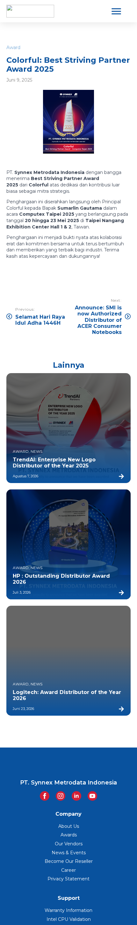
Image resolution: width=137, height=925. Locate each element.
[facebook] (44, 796)
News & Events (69, 853)
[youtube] (92, 796)
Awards (69, 835)
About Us (68, 826)
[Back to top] (121, 909)
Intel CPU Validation (69, 919)
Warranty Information (68, 910)
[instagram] (60, 796)
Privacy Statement (68, 879)
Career (68, 870)
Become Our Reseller (69, 861)
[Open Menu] (116, 11)
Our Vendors (69, 844)
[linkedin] (76, 796)
